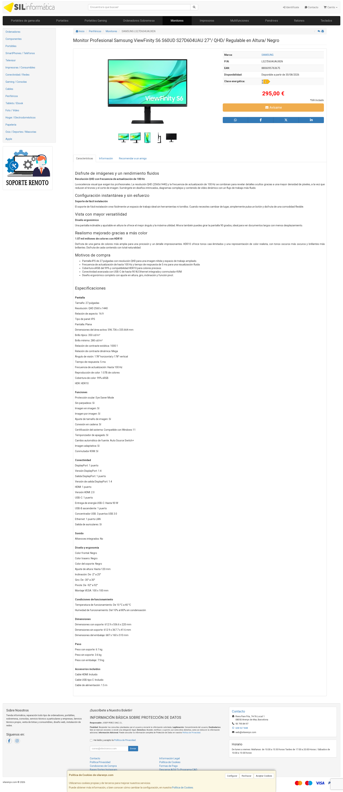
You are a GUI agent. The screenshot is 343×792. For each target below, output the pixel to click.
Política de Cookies (182, 787)
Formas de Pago (168, 765)
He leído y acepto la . (115, 740)
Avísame (275, 107)
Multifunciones (239, 20)
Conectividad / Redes (17, 74)
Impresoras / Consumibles (20, 67)
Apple (9, 139)
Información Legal (169, 758)
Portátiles (11, 46)
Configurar (232, 776)
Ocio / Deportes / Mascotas (21, 131)
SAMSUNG (268, 54)
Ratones (299, 20)
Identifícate (292, 7)
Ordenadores (13, 31)
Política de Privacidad (191, 733)
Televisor (11, 60)
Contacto (312, 7)
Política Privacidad (100, 762)
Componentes (14, 39)
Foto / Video (12, 110)
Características (84, 158)
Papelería (11, 124)
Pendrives (271, 20)
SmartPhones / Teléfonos (20, 53)
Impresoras (207, 20)
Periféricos (12, 96)
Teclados (326, 20)
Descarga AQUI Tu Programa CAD (178, 769)
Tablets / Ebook (14, 103)
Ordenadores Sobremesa (139, 20)
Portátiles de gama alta (25, 20)
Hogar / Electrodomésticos (21, 117)
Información (106, 158)
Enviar (133, 748)
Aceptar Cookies (264, 776)
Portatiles (62, 20)
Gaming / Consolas (16, 81)
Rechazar (246, 776)
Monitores (177, 20)
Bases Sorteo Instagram (103, 769)
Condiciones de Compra (103, 765)
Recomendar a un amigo (133, 158)
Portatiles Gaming (95, 20)
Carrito (331, 7)
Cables (9, 89)
